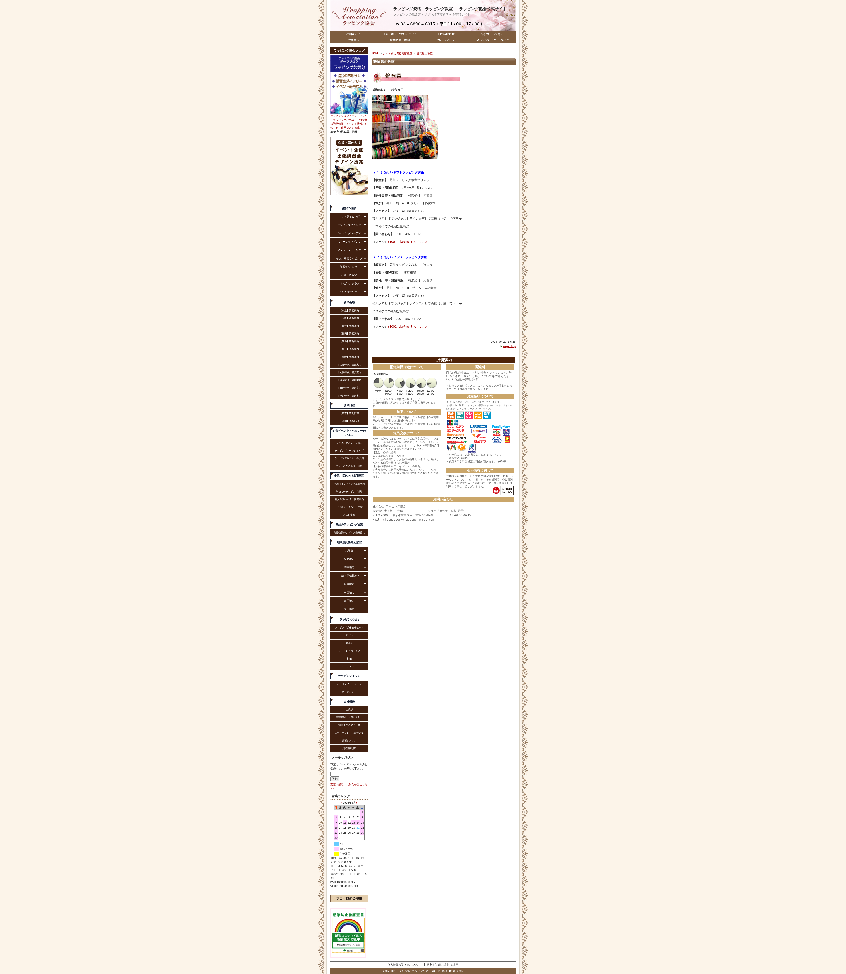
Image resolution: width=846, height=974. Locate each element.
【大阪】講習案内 (349, 318)
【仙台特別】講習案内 (349, 387)
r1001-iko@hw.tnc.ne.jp (407, 241)
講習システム (349, 740)
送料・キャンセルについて (349, 732)
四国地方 (349, 600)
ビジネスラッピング (349, 224)
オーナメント (349, 666)
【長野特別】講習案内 (349, 364)
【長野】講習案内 (349, 326)
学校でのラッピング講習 (349, 491)
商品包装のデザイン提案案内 (349, 532)
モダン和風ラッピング (349, 258)
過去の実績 (349, 514)
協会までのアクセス (349, 725)
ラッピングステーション (349, 443)
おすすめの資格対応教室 (397, 53)
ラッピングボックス (349, 650)
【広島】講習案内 (349, 341)
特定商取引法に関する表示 (442, 964)
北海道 (349, 550)
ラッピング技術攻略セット (349, 627)
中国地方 (349, 592)
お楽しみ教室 (349, 275)
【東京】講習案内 (349, 310)
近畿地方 (349, 584)
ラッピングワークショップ (349, 450)
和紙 (349, 658)
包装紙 (349, 643)
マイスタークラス (349, 291)
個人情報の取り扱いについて (405, 964)
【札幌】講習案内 (349, 357)
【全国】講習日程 (349, 421)
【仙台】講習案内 (349, 349)
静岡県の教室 (425, 53)
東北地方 (349, 558)
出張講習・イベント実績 (349, 507)
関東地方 (349, 567)
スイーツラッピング (349, 241)
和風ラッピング (349, 266)
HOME (375, 53)
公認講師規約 (349, 748)
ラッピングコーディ (349, 233)
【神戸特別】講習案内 (349, 395)
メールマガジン (342, 757)
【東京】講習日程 (349, 413)
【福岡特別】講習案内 (349, 380)
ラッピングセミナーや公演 (349, 458)
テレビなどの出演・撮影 (349, 466)
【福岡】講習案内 (349, 333)
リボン (349, 635)
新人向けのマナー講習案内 (349, 499)
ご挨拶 (349, 709)
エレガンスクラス (349, 283)
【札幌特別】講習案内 (349, 372)
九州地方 (349, 609)
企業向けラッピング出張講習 (349, 483)
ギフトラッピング (349, 216)
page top (509, 346)
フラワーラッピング (349, 250)
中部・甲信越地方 (349, 575)
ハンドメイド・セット (349, 684)
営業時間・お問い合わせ (349, 717)
